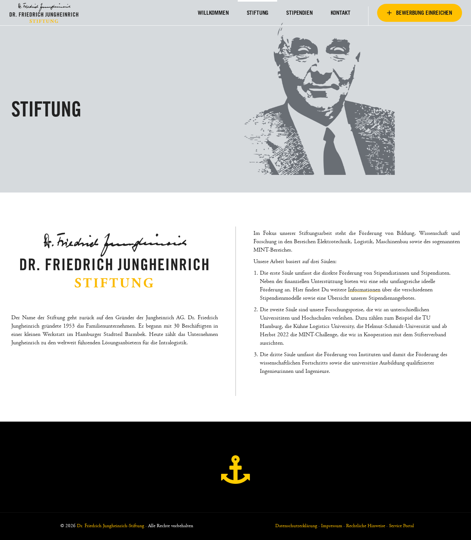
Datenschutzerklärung (296, 526)
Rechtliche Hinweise (365, 526)
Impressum (331, 526)
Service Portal (401, 526)
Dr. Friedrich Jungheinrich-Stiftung (110, 526)
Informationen (364, 290)
